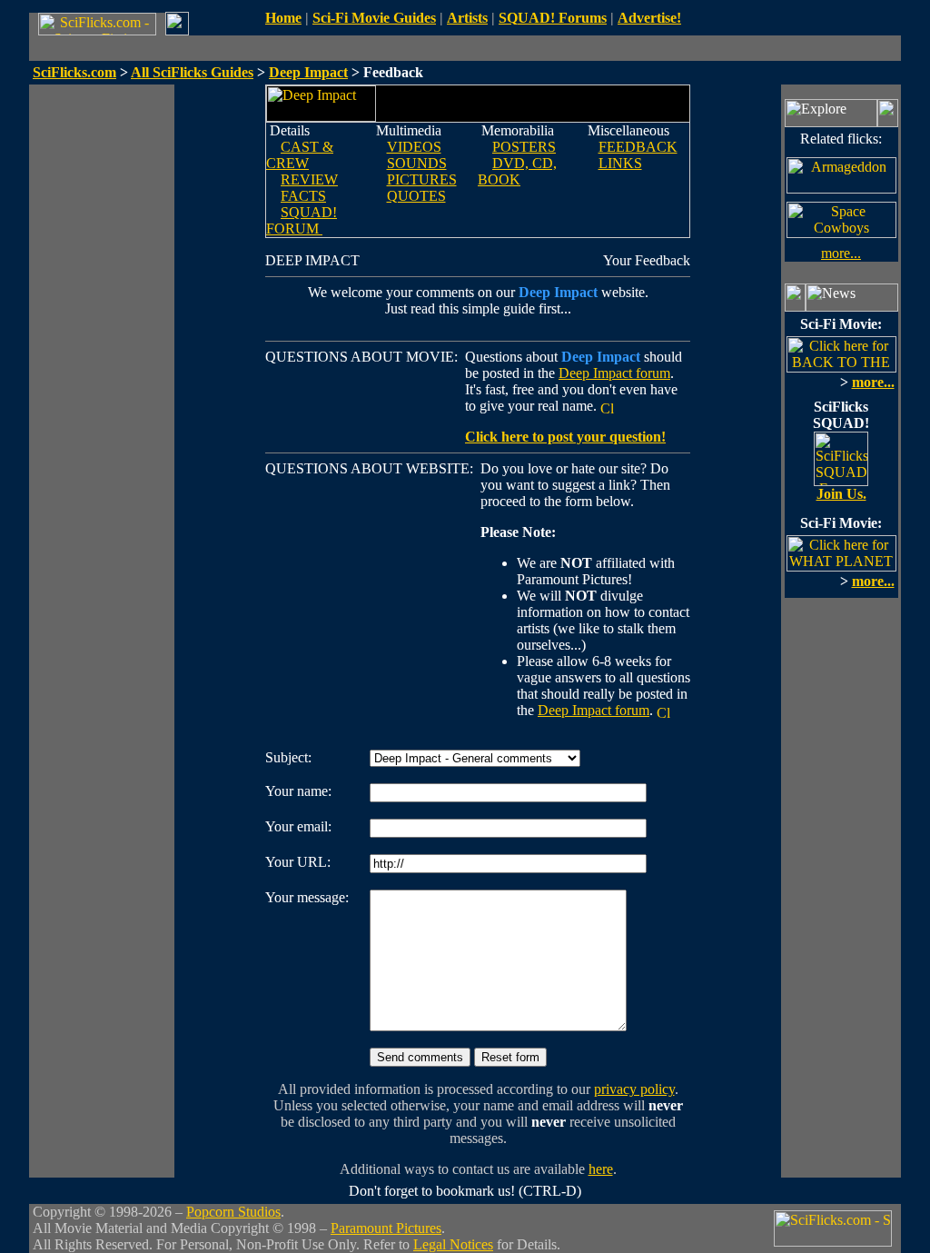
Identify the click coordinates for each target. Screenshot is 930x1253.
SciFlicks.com (74, 72)
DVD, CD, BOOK (517, 171)
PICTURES (422, 179)
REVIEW (309, 179)
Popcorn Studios (233, 1211)
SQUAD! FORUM (301, 220)
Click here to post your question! (565, 436)
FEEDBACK (638, 146)
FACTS (303, 196)
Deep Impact (308, 72)
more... (841, 253)
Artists (467, 17)
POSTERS (524, 146)
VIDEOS (414, 146)
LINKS (620, 163)
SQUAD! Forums (553, 17)
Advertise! (649, 17)
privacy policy (634, 1089)
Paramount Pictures (386, 1228)
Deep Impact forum (614, 373)
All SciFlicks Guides (192, 72)
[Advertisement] (101, 357)
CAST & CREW (299, 155)
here (601, 1169)
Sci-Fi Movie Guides (374, 17)
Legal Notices (453, 1244)
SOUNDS (417, 163)
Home (283, 17)
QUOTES (416, 196)
